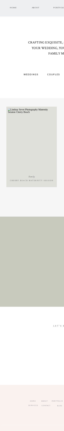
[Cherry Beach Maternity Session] (31, 140)
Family (32, 176)
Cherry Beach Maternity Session (31, 180)
